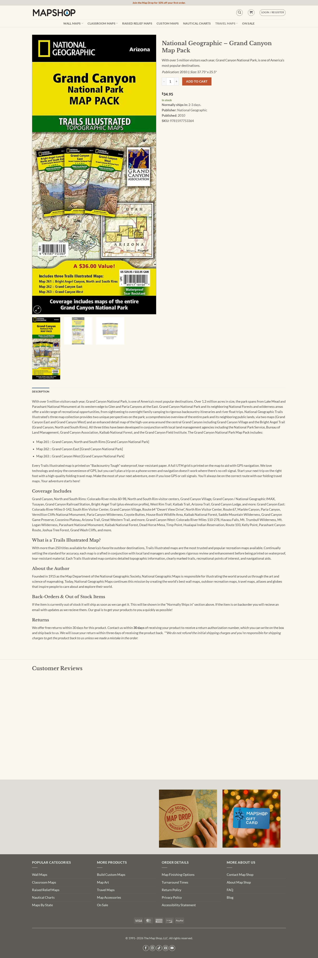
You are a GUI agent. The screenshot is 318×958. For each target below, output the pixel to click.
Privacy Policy (172, 897)
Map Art (103, 882)
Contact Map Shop (240, 875)
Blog (230, 897)
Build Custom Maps (111, 875)
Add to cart (197, 81)
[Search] (239, 12)
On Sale (248, 23)
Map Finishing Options (178, 875)
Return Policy (171, 890)
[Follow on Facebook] (146, 948)
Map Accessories (109, 897)
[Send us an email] (165, 948)
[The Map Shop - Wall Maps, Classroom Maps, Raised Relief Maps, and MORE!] (54, 12)
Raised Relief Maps (137, 23)
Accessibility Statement (179, 905)
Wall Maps (72, 23)
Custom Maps (168, 23)
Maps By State (42, 905)
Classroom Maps (101, 23)
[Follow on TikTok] (159, 948)
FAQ (230, 890)
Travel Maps (225, 23)
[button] (251, 12)
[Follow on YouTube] (172, 948)
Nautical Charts (197, 23)
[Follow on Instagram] (152, 948)
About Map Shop (239, 882)
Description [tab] (40, 391)
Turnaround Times (175, 882)
